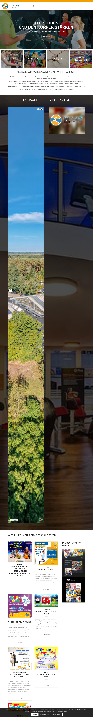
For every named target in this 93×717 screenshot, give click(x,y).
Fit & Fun (19, 564)
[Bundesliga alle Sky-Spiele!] (46, 600)
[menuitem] (36, 6)
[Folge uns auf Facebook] (73, 563)
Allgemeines (46, 609)
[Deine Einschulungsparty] (20, 707)
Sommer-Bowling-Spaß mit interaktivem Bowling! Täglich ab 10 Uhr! (19, 571)
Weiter (91, 28)
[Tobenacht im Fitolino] (20, 606)
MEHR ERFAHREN (46, 36)
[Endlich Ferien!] (46, 553)
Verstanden (34, 714)
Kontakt (3, 1)
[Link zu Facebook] (88, 1)
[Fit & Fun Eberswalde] (10, 6)
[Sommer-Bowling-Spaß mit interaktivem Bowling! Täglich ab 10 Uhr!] (20, 551)
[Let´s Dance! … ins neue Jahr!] (20, 658)
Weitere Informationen (44, 714)
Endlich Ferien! (46, 569)
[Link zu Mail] (90, 1)
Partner (7, 1)
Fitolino (19, 620)
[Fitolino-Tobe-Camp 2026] (46, 658)
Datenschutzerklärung (56, 714)
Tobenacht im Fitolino (19, 622)
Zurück (1, 28)
